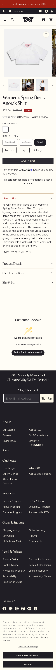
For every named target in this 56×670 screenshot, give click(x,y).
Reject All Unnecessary (28, 655)
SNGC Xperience (38, 435)
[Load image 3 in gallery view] (42, 85)
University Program (39, 506)
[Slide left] (3, 85)
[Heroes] (46, 11)
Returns (33, 535)
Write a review (40, 117)
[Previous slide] (3, 4)
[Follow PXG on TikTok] (35, 608)
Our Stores (8, 429)
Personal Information (40, 559)
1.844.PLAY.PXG (11, 541)
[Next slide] (53, 4)
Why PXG (34, 468)
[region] (28, 641)
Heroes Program (11, 501)
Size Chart (14, 136)
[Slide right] (52, 85)
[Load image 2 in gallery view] (28, 85)
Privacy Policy (10, 559)
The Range (8, 468)
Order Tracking (37, 530)
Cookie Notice (10, 565)
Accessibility (9, 576)
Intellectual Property (13, 570)
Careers (6, 435)
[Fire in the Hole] (40, 11)
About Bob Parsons (40, 473)
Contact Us (35, 541)
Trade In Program (12, 512)
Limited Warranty (38, 570)
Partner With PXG (39, 512)
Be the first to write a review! (28, 352)
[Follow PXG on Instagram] (17, 608)
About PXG (35, 429)
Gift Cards (8, 535)
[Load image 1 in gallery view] (14, 85)
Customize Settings (28, 646)
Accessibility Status (40, 576)
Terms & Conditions (40, 565)
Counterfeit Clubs (12, 581)
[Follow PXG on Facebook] (4, 608)
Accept (28, 664)
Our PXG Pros (10, 473)
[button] (51, 20)
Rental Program (11, 506)
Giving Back (9, 440)
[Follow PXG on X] (10, 608)
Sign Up (46, 398)
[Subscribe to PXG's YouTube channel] (29, 608)
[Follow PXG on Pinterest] (23, 608)
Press (5, 450)
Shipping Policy (11, 530)
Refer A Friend (37, 501)
